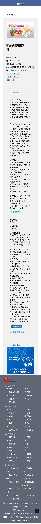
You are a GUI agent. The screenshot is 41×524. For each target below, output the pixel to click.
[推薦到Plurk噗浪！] (13, 80)
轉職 (10, 423)
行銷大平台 (29, 430)
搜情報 (27, 392)
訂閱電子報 (29, 395)
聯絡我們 (12, 402)
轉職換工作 (13, 457)
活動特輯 (12, 395)
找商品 (27, 388)
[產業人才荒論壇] (20, 360)
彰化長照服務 (14, 499)
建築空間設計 (14, 495)
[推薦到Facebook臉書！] (7, 80)
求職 (10, 451)
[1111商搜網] (20, 4)
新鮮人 (27, 423)
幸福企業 (12, 454)
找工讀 (27, 461)
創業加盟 (28, 416)
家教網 (27, 426)
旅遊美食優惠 (14, 392)
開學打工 (28, 457)
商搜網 (11, 416)
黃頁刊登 (12, 437)
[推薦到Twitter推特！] (10, 80)
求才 (26, 447)
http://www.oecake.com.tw (21, 70)
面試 (26, 451)
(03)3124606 (16, 61)
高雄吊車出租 (30, 495)
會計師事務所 (30, 489)
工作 (26, 444)
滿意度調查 (13, 399)
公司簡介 (11, 15)
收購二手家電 (14, 482)
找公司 (11, 388)
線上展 (27, 440)
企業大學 (28, 420)
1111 (11, 409)
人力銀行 (28, 409)
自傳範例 (28, 454)
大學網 (11, 426)
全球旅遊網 (13, 430)
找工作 (11, 447)
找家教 (11, 461)
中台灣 (11, 413)
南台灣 (27, 413)
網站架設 (12, 444)
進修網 (11, 420)
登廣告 (27, 399)
